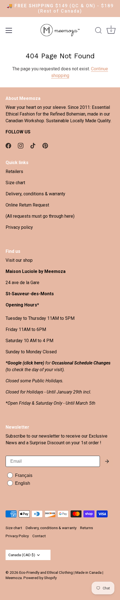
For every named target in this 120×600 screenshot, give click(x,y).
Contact (39, 536)
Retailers (14, 171)
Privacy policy (19, 227)
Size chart (15, 182)
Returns (86, 527)
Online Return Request (27, 205)
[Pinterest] (45, 145)
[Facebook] (8, 145)
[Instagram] (20, 145)
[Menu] (9, 30)
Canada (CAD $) (21, 555)
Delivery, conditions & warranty (35, 193)
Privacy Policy (17, 536)
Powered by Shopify (40, 577)
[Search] (98, 31)
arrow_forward (107, 461)
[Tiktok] (33, 145)
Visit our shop (19, 260)
